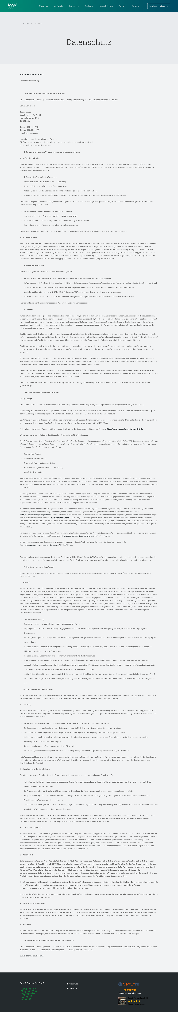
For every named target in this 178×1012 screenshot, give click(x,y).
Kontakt (135, 6)
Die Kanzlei (58, 6)
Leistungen (74, 6)
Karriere (122, 6)
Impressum (72, 988)
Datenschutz (72, 984)
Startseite (43, 6)
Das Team (89, 6)
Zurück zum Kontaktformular (32, 74)
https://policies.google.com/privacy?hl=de (124, 429)
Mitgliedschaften (106, 6)
